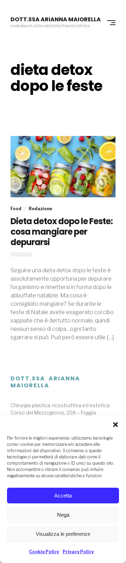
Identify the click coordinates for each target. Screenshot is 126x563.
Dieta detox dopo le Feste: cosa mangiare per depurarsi (61, 232)
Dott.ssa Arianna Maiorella (55, 19)
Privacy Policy (78, 551)
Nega (63, 515)
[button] (115, 424)
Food (15, 208)
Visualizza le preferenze (63, 534)
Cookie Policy (44, 551)
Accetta (63, 496)
